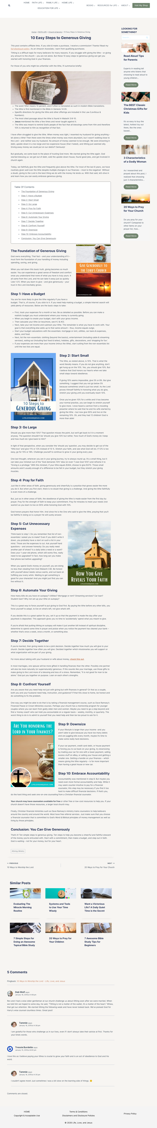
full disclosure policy (20, 49)
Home (34, 32)
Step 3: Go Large (29, 204)
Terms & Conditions (78, 1112)
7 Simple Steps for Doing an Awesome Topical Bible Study (24, 942)
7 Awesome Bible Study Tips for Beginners (94, 942)
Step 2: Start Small (30, 200)
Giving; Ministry (18, 851)
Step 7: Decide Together (32, 221)
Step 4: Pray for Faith (31, 208)
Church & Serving (55, 32)
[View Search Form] (9, 5)
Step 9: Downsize (29, 230)
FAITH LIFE (42, 32)
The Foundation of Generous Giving (37, 191)
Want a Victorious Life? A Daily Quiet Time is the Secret (94, 907)
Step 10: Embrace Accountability (36, 234)
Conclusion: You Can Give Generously (38, 238)
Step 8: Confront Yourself (32, 225)
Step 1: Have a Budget (31, 196)
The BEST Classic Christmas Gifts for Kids (135, 109)
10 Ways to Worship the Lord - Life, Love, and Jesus (41, 981)
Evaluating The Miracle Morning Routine (23, 907)
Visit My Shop (141, 5)
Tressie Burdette (24, 1047)
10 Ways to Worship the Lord (20, 865)
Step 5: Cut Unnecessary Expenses (37, 213)
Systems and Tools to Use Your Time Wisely (59, 907)
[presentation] (25, 893)
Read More (131, 85)
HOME (27, 2)
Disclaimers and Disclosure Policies (78, 1115)
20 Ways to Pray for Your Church (99, 865)
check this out (77, 659)
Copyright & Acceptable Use (27, 1115)
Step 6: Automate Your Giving (35, 217)
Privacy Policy (130, 1114)
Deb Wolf (20, 992)
